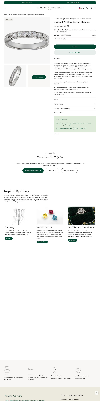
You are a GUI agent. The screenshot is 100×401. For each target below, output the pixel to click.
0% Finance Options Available (73, 2)
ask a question (46, 163)
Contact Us (82, 128)
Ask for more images (38, 77)
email (62, 94)
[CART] (95, 8)
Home (5, 14)
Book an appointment (66, 128)
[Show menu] (4, 8)
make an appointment (57, 163)
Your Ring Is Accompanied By (62, 108)
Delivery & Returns (59, 113)
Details (56, 99)
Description (57, 58)
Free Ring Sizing (58, 104)
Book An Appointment (75, 52)
